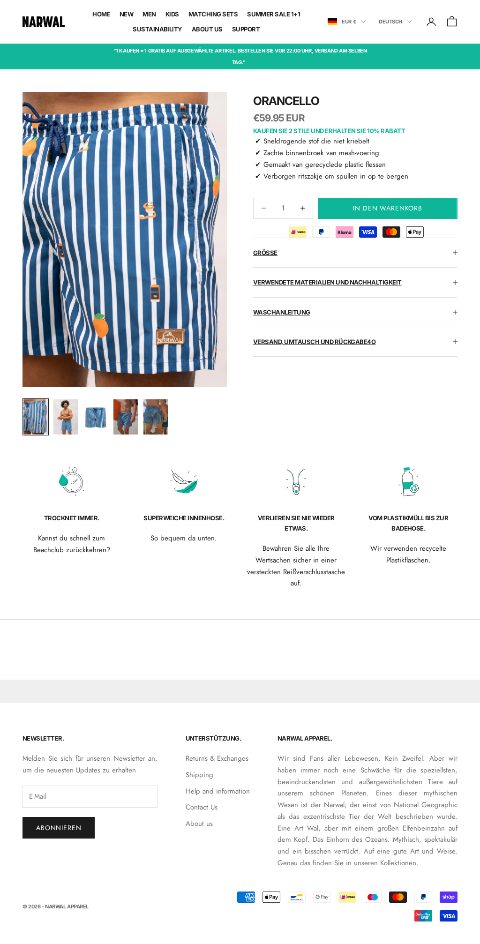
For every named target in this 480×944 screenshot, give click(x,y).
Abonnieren (58, 827)
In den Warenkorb (387, 208)
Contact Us (202, 807)
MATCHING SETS (213, 14)
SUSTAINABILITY (157, 29)
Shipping (199, 775)
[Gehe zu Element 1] (35, 416)
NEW (126, 14)
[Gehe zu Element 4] (125, 416)
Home (101, 14)
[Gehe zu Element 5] (155, 416)
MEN (149, 14)
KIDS (172, 14)
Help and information (218, 791)
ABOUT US (207, 29)
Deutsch (390, 21)
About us (199, 823)
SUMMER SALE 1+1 (273, 14)
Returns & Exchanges (217, 758)
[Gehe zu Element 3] (95, 416)
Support (246, 29)
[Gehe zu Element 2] (65, 416)
